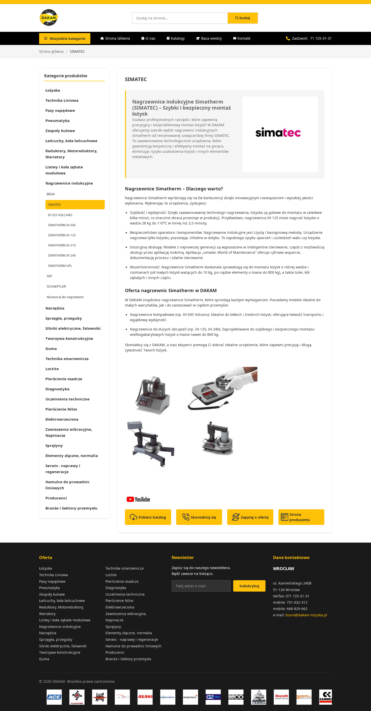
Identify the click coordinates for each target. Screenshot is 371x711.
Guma (51, 348)
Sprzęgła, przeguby (63, 318)
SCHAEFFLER (56, 286)
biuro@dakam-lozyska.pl (306, 615)
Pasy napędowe (60, 110)
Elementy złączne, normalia (71, 455)
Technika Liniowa (61, 100)
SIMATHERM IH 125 (62, 235)
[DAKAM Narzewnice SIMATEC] (224, 499)
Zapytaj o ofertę (255, 517)
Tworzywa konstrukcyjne (69, 338)
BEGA (51, 194)
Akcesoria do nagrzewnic (65, 297)
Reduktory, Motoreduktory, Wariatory (71, 153)
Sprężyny (54, 445)
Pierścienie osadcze (63, 378)
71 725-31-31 (321, 38)
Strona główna (51, 51)
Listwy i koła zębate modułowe (64, 169)
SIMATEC (54, 204)
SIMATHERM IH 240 (62, 255)
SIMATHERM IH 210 (62, 245)
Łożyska (52, 90)
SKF (49, 276)
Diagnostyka (57, 388)
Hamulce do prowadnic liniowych (67, 484)
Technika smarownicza (67, 358)
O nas (150, 38)
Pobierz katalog (152, 517)
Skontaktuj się (203, 517)
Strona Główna (117, 38)
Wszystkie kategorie (67, 38)
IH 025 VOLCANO (60, 215)
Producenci (56, 497)
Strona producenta (299, 517)
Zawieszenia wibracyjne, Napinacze (68, 432)
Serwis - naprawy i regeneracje (62, 468)
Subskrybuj (249, 585)
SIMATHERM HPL (60, 266)
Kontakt (243, 38)
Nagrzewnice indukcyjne (69, 183)
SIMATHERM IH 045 (62, 225)
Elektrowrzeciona (61, 419)
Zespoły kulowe (60, 130)
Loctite (52, 368)
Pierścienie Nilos (61, 409)
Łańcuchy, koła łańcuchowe (71, 140)
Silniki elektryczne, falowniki (73, 328)
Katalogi (178, 38)
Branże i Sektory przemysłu (71, 508)
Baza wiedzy (211, 38)
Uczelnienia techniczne (67, 398)
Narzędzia (54, 308)
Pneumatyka (57, 120)
